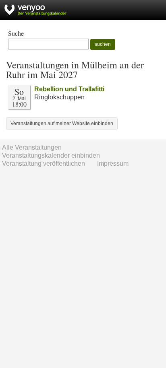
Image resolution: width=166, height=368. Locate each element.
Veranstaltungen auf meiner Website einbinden (61, 123)
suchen (103, 44)
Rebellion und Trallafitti (69, 89)
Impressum (113, 163)
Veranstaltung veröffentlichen (43, 163)
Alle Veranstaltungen (32, 147)
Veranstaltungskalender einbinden (51, 155)
